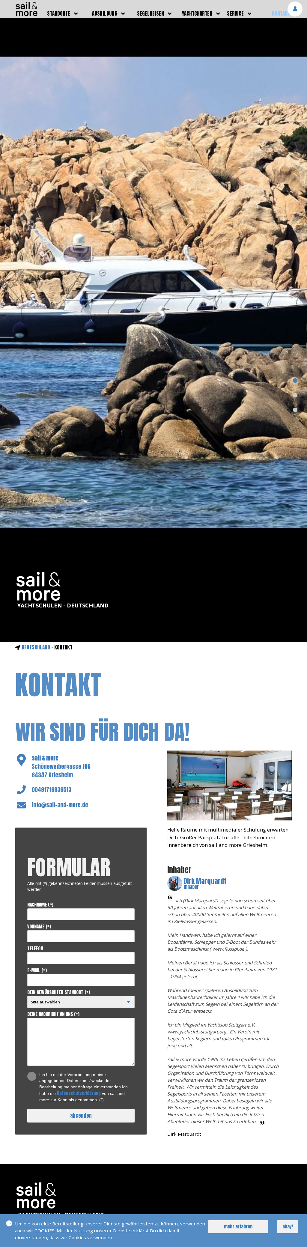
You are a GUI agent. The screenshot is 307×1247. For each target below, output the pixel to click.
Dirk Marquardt (205, 884)
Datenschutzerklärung (79, 1093)
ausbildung (104, 13)
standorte (58, 13)
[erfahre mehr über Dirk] (174, 883)
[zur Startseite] (26, 14)
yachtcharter (197, 13)
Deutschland (36, 647)
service (235, 13)
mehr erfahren (238, 1226)
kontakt (281, 13)
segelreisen (150, 13)
